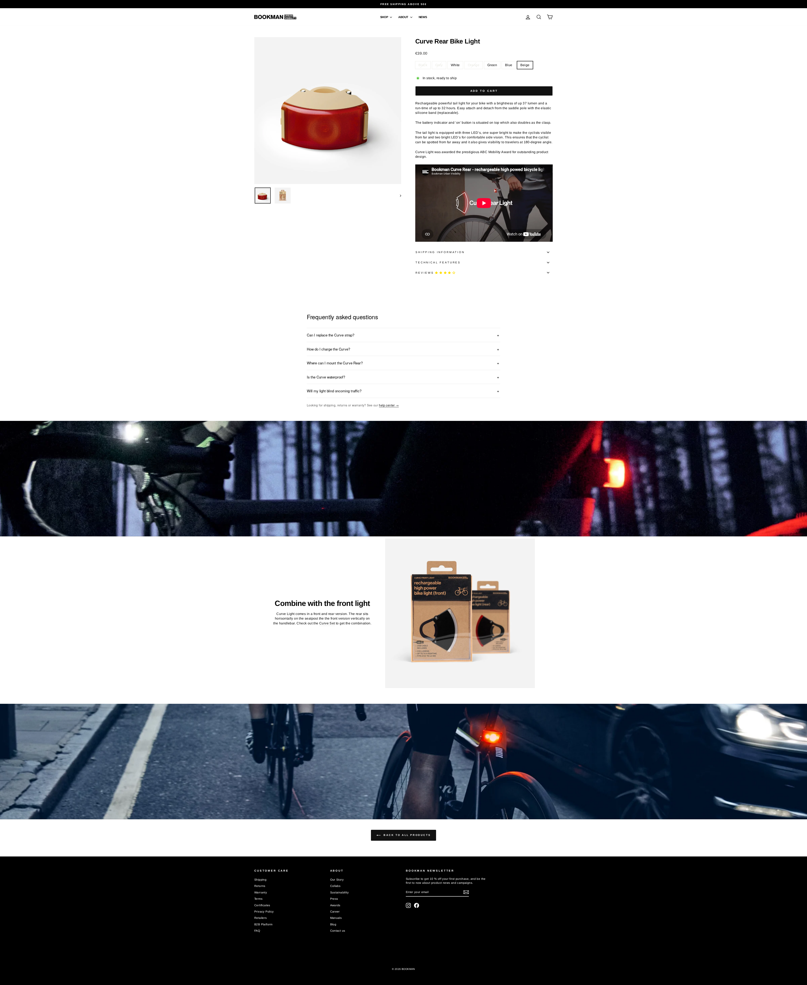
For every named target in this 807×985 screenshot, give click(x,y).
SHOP (384, 17)
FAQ (257, 930)
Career (335, 911)
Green (492, 65)
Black (422, 65)
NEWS (423, 17)
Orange (473, 65)
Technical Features (438, 262)
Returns (259, 886)
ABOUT (403, 17)
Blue (508, 65)
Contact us (337, 930)
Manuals (336, 917)
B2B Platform (263, 924)
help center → (389, 405)
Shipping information (440, 252)
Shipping (260, 879)
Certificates (262, 905)
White (455, 65)
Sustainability (339, 892)
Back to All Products (406, 835)
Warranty (260, 892)
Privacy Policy (264, 911)
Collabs (335, 886)
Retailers (260, 917)
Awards (335, 905)
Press (334, 898)
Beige (525, 65)
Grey (439, 65)
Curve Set (327, 623)
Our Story (337, 879)
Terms (258, 898)
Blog (333, 924)
